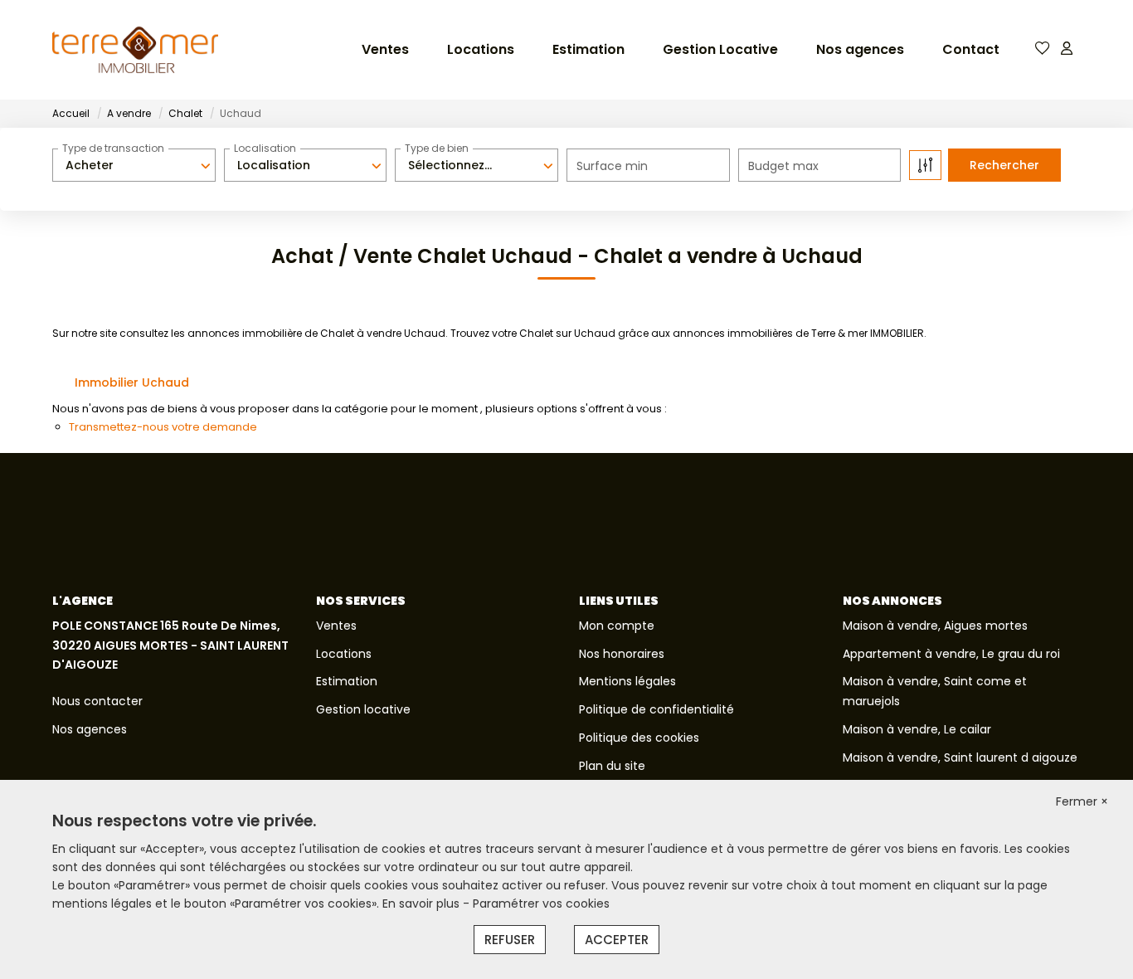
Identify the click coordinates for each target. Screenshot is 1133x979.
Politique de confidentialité (656, 709)
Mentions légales (627, 681)
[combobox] (134, 165)
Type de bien (437, 148)
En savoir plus (422, 903)
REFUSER (509, 939)
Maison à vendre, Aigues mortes (935, 625)
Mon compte (616, 625)
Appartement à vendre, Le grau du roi (951, 653)
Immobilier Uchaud (132, 382)
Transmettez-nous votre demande (163, 427)
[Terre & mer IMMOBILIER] (135, 49)
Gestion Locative (720, 49)
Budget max (783, 166)
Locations (480, 49)
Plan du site (612, 765)
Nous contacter (97, 701)
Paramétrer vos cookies (541, 903)
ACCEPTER (617, 939)
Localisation (265, 148)
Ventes (385, 49)
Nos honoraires (621, 653)
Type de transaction (113, 148)
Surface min (612, 166)
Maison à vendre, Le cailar (917, 729)
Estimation (588, 49)
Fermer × (1082, 801)
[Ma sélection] (1042, 49)
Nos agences (860, 49)
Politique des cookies (639, 737)
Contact (970, 49)
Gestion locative (363, 709)
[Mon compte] (1066, 49)
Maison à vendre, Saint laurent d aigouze (960, 757)
